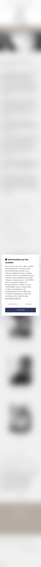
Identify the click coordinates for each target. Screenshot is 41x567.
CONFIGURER (12, 304)
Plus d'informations (13, 298)
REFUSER (28, 304)
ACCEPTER (20, 310)
